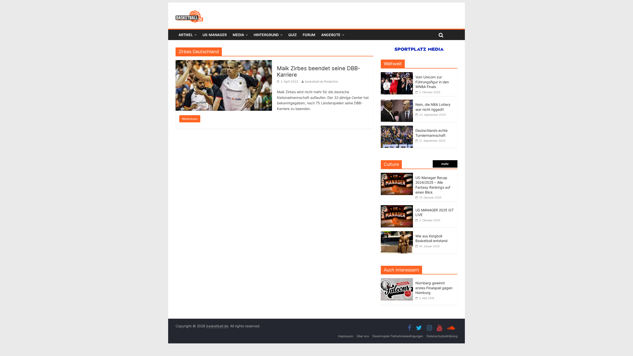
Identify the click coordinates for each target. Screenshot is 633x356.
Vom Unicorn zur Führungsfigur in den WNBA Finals (432, 82)
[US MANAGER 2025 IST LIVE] (397, 208)
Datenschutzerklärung (442, 336)
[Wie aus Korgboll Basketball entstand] (397, 234)
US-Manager (215, 35)
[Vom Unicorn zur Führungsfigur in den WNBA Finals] (397, 75)
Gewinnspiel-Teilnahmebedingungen (397, 336)
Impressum (345, 336)
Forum (309, 35)
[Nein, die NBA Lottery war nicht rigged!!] (397, 102)
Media (238, 35)
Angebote (330, 35)
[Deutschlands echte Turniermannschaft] (397, 128)
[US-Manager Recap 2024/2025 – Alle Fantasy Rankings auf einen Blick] (397, 175)
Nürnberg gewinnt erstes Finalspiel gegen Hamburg (433, 288)
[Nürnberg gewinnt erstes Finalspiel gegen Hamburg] (398, 281)
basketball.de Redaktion (321, 81)
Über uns (363, 336)
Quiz (292, 35)
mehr (445, 164)
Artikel (186, 35)
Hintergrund (266, 35)
